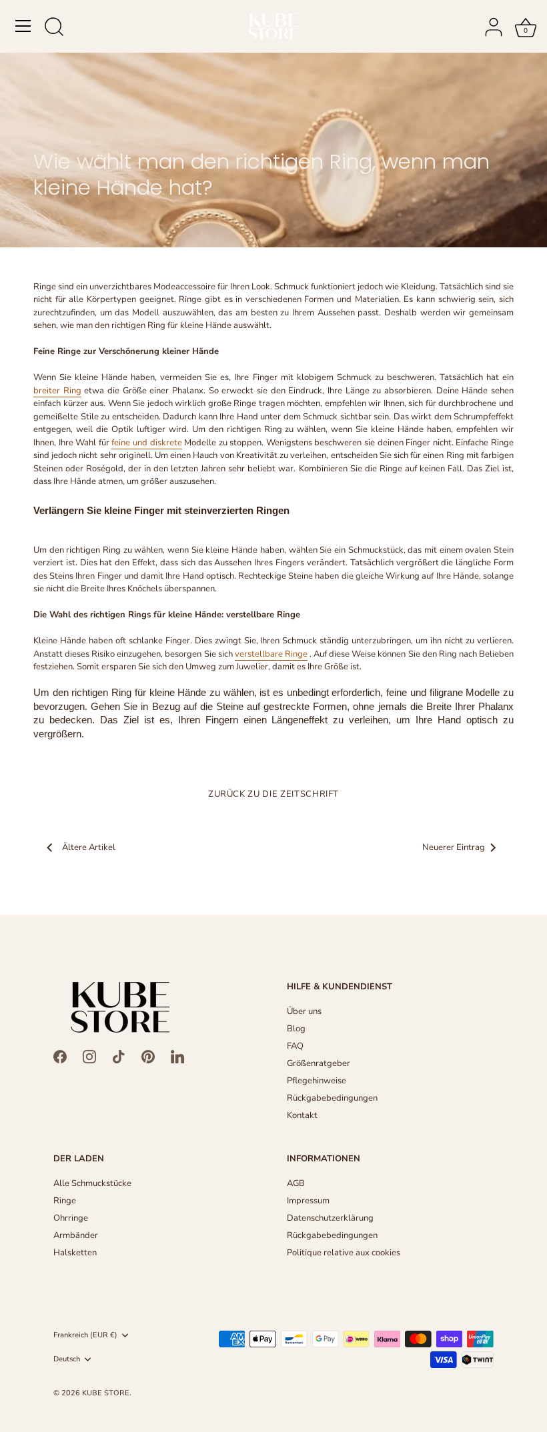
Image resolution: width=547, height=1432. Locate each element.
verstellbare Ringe (271, 654)
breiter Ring (57, 391)
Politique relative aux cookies (343, 1253)
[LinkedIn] (177, 1056)
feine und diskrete (146, 443)
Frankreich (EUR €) (85, 1335)
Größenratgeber (318, 1063)
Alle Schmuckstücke (92, 1183)
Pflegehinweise (316, 1081)
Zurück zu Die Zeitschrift (273, 794)
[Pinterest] (148, 1056)
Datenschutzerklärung (330, 1218)
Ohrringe (70, 1218)
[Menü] (23, 26)
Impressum (308, 1201)
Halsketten (75, 1253)
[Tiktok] (118, 1056)
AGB (296, 1183)
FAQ (295, 1046)
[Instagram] (89, 1056)
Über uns (304, 1011)
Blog (296, 1029)
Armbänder (75, 1235)
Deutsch (66, 1359)
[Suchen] (54, 28)
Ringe (64, 1201)
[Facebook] (60, 1056)
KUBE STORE (105, 1393)
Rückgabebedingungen (332, 1098)
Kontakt (302, 1115)
